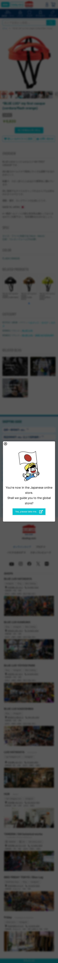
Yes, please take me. (26, 511)
